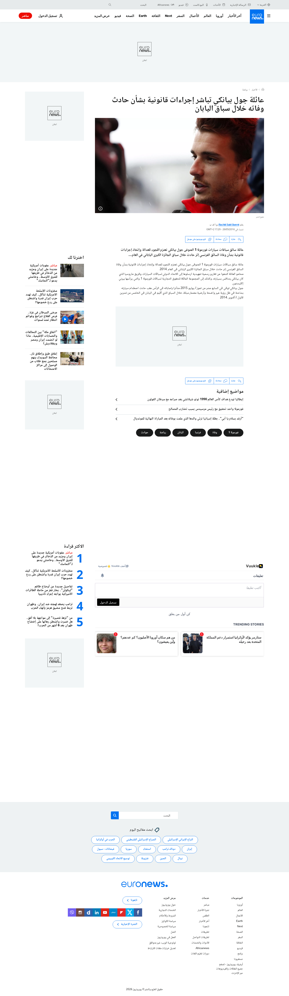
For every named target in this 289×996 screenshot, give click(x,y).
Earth (143, 16)
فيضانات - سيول (105, 849)
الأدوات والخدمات (200, 943)
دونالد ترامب (168, 849)
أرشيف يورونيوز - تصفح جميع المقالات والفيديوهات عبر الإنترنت (229, 968)
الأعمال (194, 16)
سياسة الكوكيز (169, 921)
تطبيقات (205, 932)
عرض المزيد (169, 898)
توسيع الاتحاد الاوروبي (118, 858)
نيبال (180, 858)
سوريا (129, 849)
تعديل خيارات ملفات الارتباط (162, 948)
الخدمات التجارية (167, 910)
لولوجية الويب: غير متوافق (162, 943)
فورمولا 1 (233, 432)
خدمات (205, 898)
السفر (180, 16)
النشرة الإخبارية (129, 924)
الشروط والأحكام (167, 915)
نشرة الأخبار (203, 910)
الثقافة (156, 16)
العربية (263, 4)
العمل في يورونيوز (166, 937)
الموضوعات (237, 898)
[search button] (110, 5)
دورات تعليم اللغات (200, 953)
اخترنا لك (76, 258)
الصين (163, 858)
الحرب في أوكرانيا (105, 839)
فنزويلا (144, 858)
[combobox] (130, 5)
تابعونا (206, 926)
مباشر (25, 15)
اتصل (173, 932)
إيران (189, 849)
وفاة (214, 432)
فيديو (118, 16)
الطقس (205, 915)
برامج (240, 953)
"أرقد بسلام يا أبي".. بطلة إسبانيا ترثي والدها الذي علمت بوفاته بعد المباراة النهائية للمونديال (188, 419)
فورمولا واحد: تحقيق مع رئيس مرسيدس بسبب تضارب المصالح (205, 409)
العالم (207, 16)
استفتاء (147, 849)
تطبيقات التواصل (200, 937)
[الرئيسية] (263, 90)
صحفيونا (238, 959)
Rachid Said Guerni (229, 225)
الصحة (130, 16)
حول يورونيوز (169, 904)
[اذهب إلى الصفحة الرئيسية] (257, 16)
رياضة (245, 90)
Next (168, 16)
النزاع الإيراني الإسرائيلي (180, 839)
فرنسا (198, 432)
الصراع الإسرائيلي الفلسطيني (141, 839)
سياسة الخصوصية (166, 926)
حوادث (144, 432)
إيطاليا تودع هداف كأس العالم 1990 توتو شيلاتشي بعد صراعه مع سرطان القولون (195, 400)
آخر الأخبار (234, 16)
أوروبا (219, 16)
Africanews (202, 948)
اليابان (180, 432)
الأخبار (254, 90)
